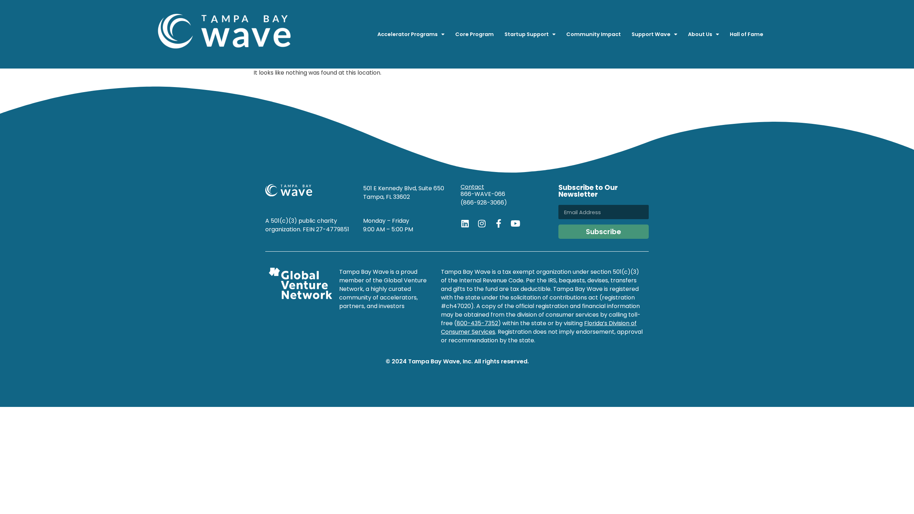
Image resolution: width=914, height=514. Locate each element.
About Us (700, 34)
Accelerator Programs (407, 34)
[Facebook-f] (498, 223)
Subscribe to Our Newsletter (588, 191)
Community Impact (593, 34)
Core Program (474, 34)
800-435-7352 (477, 323)
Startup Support (526, 34)
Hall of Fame (746, 34)
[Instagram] (481, 223)
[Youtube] (515, 223)
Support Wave (651, 34)
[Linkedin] (465, 223)
